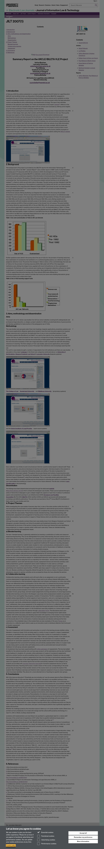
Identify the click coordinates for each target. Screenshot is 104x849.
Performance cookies (48, 844)
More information (83, 841)
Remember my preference (83, 837)
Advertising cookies (48, 840)
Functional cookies (47, 836)
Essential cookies (47, 832)
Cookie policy (11, 845)
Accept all (83, 833)
